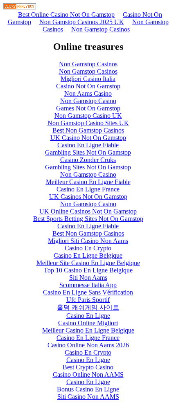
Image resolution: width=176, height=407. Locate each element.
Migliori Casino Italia (88, 78)
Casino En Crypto (88, 248)
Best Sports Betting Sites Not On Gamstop (88, 218)
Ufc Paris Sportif (88, 299)
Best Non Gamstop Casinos (88, 130)
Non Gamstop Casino (88, 100)
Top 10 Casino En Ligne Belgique (88, 270)
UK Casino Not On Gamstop (88, 137)
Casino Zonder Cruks (88, 159)
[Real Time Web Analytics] (19, 7)
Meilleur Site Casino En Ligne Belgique (88, 262)
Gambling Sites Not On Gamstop (88, 152)
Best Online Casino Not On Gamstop (66, 14)
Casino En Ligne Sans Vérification (88, 292)
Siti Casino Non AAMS (88, 396)
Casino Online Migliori (88, 322)
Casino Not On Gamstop (88, 86)
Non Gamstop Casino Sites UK (88, 122)
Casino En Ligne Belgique (88, 255)
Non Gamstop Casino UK (88, 115)
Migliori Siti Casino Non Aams (88, 240)
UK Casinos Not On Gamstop (88, 196)
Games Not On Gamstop (88, 108)
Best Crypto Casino (88, 367)
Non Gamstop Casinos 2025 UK (81, 21)
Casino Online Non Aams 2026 (88, 345)
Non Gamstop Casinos (100, 29)
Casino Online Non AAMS (88, 374)
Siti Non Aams (88, 277)
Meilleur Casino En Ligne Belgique (88, 330)
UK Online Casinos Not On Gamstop (88, 211)
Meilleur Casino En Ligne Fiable (88, 181)
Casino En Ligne (88, 315)
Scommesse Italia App (88, 284)
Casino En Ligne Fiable (88, 145)
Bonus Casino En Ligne (88, 389)
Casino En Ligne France (88, 189)
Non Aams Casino (88, 93)
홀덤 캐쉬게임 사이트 (88, 307)
